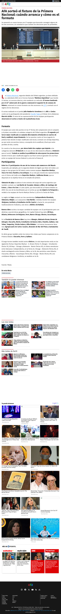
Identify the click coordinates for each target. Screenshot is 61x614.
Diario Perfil (5, 595)
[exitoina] (9, 551)
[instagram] (21, 590)
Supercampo (15, 595)
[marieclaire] (23, 551)
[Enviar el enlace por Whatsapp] (12, 89)
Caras (3, 597)
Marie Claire (5, 599)
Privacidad (43, 598)
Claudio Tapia (35, 114)
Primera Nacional (12, 95)
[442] (30, 585)
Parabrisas (4, 603)
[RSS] (36, 590)
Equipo (52, 595)
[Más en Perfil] (11, 546)
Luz (13, 598)
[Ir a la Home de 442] (7, 5)
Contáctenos (43, 597)
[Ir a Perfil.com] (55, 1)
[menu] (3, 4)
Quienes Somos (44, 595)
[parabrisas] (52, 551)
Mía (13, 599)
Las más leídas (8, 322)
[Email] (17, 89)
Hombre (4, 601)
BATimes (14, 602)
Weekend (4, 602)
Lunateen (14, 601)
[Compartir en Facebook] (3, 89)
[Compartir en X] (8, 89)
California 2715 (13, 610)
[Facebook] (25, 590)
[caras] (37, 551)
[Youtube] (32, 590)
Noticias (4, 598)
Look (13, 597)
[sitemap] (39, 590)
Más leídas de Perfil (9, 351)
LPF (45, 105)
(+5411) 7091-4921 (39, 610)
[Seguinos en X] (29, 590)
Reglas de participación (53, 598)
